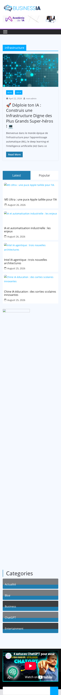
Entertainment (14, 628)
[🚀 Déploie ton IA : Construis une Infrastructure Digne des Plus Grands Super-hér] (30, 70)
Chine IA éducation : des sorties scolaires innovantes (30, 293)
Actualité (10, 583)
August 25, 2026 (16, 268)
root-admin (31, 98)
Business (10, 606)
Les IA (18, 92)
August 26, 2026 (17, 204)
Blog (9, 92)
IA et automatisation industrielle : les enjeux (27, 230)
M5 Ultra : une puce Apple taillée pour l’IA (30, 199)
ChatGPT (10, 617)
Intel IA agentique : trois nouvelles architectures (25, 261)
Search (54, 691)
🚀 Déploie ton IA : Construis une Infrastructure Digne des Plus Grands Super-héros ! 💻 (29, 115)
